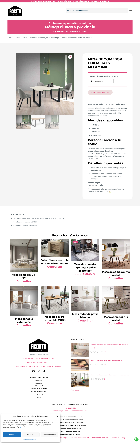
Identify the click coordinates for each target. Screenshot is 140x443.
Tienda (17, 38)
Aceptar (12, 435)
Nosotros (38, 380)
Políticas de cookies (29, 439)
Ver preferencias (49, 435)
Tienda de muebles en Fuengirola (70, 417)
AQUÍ (20, 428)
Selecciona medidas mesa (104, 76)
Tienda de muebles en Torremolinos (70, 420)
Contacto (39, 394)
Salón (25, 38)
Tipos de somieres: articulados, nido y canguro (106, 360)
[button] (57, 416)
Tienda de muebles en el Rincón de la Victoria (70, 426)
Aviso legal (39, 386)
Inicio (11, 38)
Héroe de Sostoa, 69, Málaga (38, 362)
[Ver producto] (35, 241)
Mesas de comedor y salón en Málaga (44, 38)
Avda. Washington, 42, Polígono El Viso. (38, 358)
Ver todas (75, 390)
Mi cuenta (38, 383)
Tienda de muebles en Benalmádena (70, 423)
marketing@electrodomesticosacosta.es (70, 411)
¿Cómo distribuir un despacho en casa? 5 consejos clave (109, 375)
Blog (39, 397)
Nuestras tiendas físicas (39, 377)
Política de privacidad (39, 389)
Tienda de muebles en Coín (70, 432)
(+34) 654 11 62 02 (70, 408)
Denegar (30, 435)
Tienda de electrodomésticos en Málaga (70, 429)
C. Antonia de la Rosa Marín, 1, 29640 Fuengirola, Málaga (38, 366)
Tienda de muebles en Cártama (70, 435)
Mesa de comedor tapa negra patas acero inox (85, 267)
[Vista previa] (35, 246)
